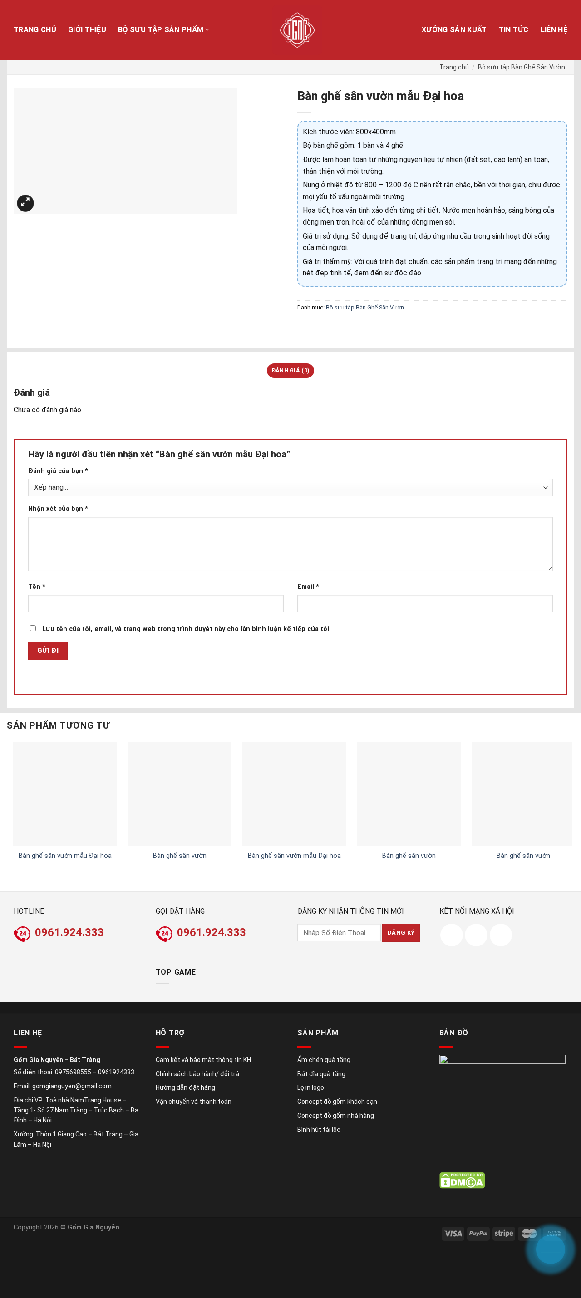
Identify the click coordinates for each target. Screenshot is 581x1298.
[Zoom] (25, 203)
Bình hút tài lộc (318, 1129)
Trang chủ (35, 29)
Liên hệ (554, 29)
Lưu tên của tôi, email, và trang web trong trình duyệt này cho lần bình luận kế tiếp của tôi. (186, 629)
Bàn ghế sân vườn (180, 856)
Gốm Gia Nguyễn (93, 1227)
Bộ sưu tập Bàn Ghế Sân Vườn (521, 67)
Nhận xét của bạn (58, 509)
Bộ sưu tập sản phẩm (160, 29)
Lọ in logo (310, 1087)
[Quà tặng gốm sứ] (297, 30)
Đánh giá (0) (290, 370)
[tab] (290, 370)
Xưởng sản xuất (454, 29)
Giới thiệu (87, 29)
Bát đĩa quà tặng (321, 1074)
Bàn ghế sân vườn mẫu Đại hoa (65, 856)
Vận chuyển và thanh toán (193, 1101)
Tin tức (514, 29)
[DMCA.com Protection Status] (462, 1180)
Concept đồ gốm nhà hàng (335, 1115)
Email (308, 587)
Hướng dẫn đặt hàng (185, 1087)
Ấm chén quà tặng (323, 1059)
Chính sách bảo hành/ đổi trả (197, 1074)
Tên (36, 587)
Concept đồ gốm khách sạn (337, 1101)
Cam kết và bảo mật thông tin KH (203, 1059)
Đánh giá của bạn (58, 471)
